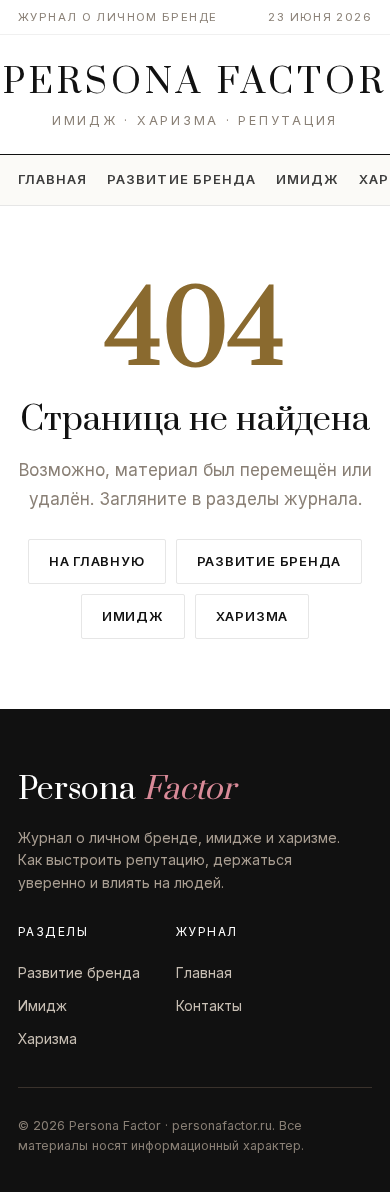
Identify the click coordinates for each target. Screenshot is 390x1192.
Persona (195, 82)
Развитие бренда (181, 179)
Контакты (209, 1005)
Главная (52, 179)
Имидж (307, 179)
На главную (97, 561)
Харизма (252, 616)
